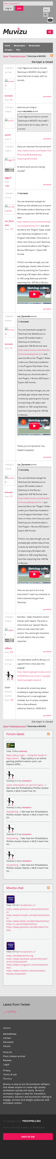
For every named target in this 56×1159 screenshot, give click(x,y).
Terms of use (10, 1074)
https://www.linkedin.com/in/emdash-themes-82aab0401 (26, 972)
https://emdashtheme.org (19, 955)
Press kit (7, 1052)
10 (11, 99)
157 (11, 229)
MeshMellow (9, 1033)
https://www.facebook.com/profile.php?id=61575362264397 (26, 960)
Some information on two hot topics (25, 784)
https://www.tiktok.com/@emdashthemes (27, 921)
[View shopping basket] (50, 19)
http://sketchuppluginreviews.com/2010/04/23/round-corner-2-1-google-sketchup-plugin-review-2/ (34, 675)
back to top (28, 1136)
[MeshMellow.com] (31, 1121)
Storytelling (12, 811)
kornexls (9, 95)
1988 (7, 186)
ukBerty (8, 648)
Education (8, 1042)
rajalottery (23, 751)
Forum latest (15, 734)
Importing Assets (18, 56)
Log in (8, 8)
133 (11, 700)
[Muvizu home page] (15, 30)
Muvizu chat (14, 888)
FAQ (18, 49)
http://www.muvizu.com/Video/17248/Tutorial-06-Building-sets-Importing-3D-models (34, 154)
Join (19, 8)
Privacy (6, 1070)
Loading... (11, 1011)
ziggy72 (8, 177)
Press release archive (14, 1056)
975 (11, 652)
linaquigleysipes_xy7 (27, 905)
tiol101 (8, 135)
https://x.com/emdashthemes (21, 924)
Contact (7, 1037)
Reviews (7, 1060)
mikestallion (27, 781)
